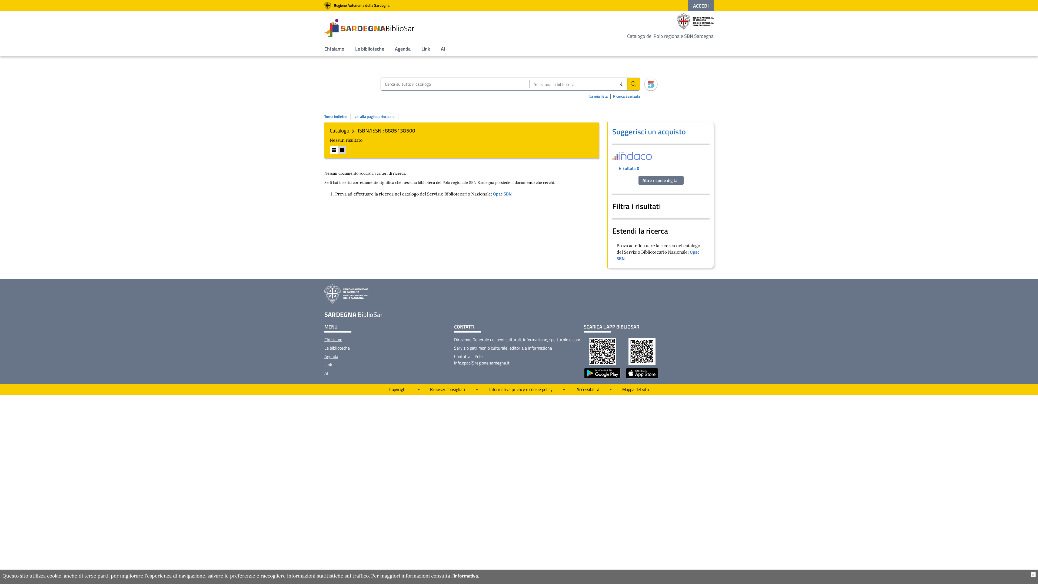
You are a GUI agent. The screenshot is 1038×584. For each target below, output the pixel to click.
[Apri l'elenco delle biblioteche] (621, 84)
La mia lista (598, 96)
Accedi (701, 5)
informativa (466, 576)
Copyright (398, 389)
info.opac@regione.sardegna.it (482, 363)
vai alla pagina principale (374, 117)
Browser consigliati (447, 389)
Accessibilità (588, 389)
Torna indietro (335, 117)
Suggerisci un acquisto (649, 131)
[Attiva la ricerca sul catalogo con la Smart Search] (650, 84)
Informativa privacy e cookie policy (521, 389)
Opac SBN (502, 194)
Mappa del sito (635, 389)
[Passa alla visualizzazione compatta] (334, 150)
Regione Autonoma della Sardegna (362, 5)
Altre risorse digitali (661, 180)
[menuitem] (334, 48)
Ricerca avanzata (626, 96)
